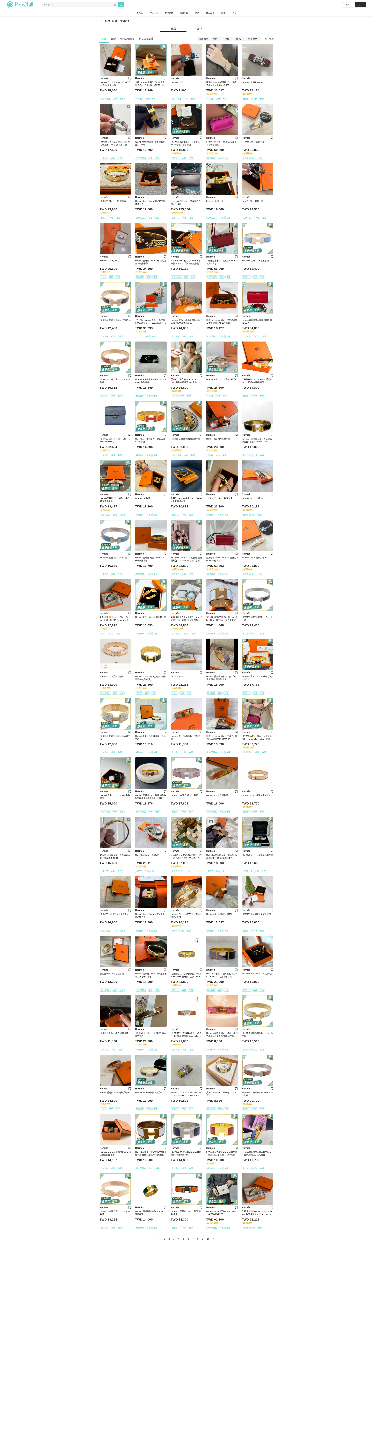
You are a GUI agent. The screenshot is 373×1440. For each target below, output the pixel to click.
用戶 (199, 28)
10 (208, 1239)
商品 (173, 28)
